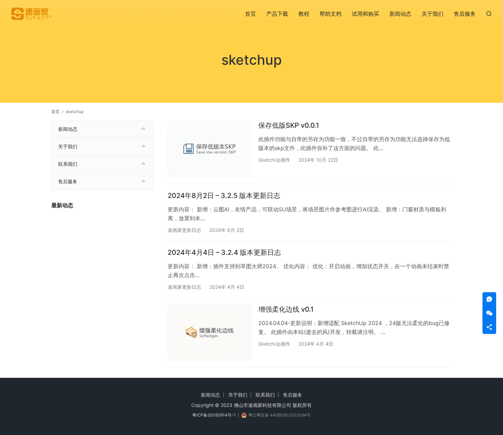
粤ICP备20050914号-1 (214, 415)
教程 (303, 13)
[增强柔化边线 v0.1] (210, 332)
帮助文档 (330, 13)
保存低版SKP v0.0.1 (288, 125)
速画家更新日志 (184, 230)
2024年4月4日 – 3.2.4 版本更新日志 (224, 252)
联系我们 (67, 164)
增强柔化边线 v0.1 (285, 309)
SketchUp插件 (274, 160)
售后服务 (465, 13)
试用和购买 (365, 13)
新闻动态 (400, 13)
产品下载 (277, 13)
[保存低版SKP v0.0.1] (210, 148)
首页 (250, 13)
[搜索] (489, 13)
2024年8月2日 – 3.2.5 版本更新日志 (224, 195)
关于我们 (432, 13)
